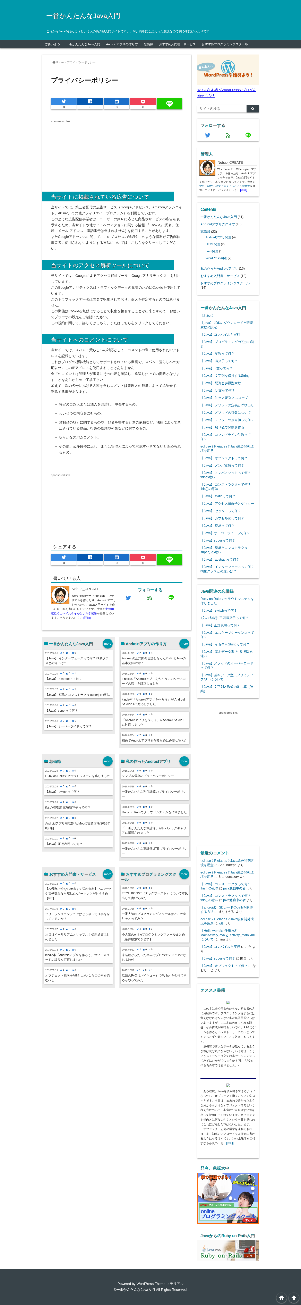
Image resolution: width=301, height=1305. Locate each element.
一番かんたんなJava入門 (83, 15)
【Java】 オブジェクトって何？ (224, 458)
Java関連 (212, 251)
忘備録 (148, 44)
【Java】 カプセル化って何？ (222, 518)
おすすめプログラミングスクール (225, 44)
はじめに (207, 315)
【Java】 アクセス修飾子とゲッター (227, 503)
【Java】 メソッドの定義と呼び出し (227, 405)
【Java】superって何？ (61, 710)
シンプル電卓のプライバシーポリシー (148, 776)
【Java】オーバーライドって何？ (68, 726)
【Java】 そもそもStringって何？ (225, 644)
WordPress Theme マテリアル (160, 1284)
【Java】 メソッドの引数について (225, 412)
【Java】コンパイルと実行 (220, 334)
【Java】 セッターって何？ (220, 511)
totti (221, 923)
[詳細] (87, 617)
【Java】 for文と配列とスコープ (224, 398)
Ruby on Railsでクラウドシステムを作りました (77, 776)
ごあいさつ (52, 44)
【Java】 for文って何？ (217, 390)
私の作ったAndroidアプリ (219, 268)
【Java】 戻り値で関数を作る (222, 427)
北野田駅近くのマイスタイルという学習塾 (224, 185)
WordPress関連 (216, 258)
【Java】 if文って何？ (216, 368)
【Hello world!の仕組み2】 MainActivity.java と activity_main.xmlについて (227, 935)
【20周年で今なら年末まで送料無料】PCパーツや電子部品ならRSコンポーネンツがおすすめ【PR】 (78, 893)
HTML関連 (213, 244)
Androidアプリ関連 (218, 237)
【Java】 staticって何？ (217, 496)
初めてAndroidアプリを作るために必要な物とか (154, 740)
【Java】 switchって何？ (62, 791)
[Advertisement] (85, 152)
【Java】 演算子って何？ (219, 361)
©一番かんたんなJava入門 (134, 1290)
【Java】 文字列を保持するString (225, 375)
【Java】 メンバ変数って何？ (222, 465)
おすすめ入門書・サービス (177, 44)
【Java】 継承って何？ (217, 525)
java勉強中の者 (234, 888)
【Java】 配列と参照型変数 (220, 383)
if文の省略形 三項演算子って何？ (68, 807)
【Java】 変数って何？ (217, 353)
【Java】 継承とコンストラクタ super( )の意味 (77, 694)
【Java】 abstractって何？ (63, 678)
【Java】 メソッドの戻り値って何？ (227, 420)
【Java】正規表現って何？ (64, 844)
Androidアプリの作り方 (122, 44)
